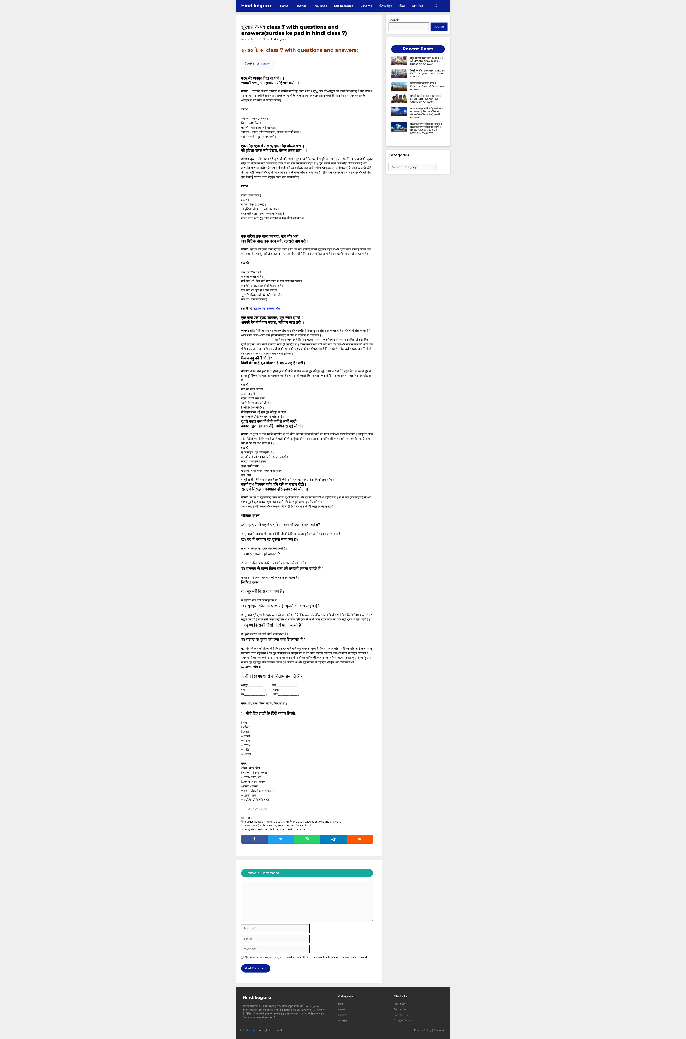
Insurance (320, 6)
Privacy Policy (402, 1020)
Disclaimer (400, 1009)
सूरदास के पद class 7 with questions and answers (312, 821)
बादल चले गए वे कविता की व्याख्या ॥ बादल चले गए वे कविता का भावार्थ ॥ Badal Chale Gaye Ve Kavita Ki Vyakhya (426, 128)
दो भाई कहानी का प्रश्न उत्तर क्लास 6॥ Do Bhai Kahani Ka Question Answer (425, 98)
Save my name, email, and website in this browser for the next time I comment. (306, 957)
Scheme (366, 6)
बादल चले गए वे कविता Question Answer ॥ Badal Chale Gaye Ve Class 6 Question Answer (426, 113)
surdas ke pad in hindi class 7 (263, 821)
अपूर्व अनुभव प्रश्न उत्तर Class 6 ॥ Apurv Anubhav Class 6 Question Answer (427, 61)
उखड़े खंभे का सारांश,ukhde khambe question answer (275, 829)
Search (394, 20)
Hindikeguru (256, 5)
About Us (399, 1004)
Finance (301, 6)
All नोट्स (342, 1020)
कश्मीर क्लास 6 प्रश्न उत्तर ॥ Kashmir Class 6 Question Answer (427, 86)
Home (284, 6)
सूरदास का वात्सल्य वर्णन (266, 308)
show (266, 63)
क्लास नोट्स (417, 6)
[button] (436, 6)
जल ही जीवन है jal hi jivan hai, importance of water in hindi (280, 825)
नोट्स (402, 6)
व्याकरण (341, 1009)
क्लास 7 (249, 817)
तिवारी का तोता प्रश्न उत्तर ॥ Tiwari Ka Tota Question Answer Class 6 (427, 73)
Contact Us (400, 1015)
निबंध (341, 1004)
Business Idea (343, 6)
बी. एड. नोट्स (385, 6)
